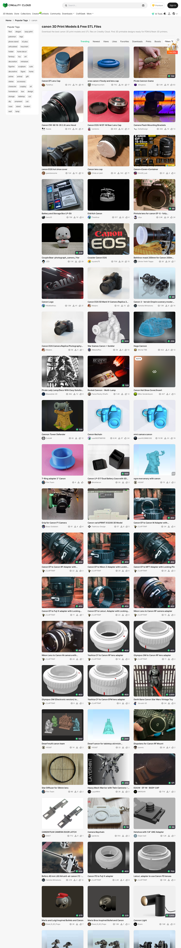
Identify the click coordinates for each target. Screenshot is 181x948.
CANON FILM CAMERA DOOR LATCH (59, 832)
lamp (17, 111)
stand (18, 106)
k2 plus (25, 41)
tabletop (21, 96)
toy (19, 56)
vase (10, 106)
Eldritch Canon (95, 213)
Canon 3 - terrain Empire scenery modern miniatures (154, 302)
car (29, 96)
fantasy (11, 56)
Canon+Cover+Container (146, 169)
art (25, 56)
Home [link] (8, 20)
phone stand (13, 41)
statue (11, 81)
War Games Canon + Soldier (101, 346)
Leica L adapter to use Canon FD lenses (152, 876)
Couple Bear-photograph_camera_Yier (60, 257)
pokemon (12, 36)
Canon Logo (48, 302)
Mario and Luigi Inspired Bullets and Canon (62, 920)
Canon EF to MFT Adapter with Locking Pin (154, 567)
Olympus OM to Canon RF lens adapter (152, 655)
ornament (18, 101)
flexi (10, 31)
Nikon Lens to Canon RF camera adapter (153, 611)
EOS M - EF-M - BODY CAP (146, 788)
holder (11, 51)
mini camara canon (143, 434)
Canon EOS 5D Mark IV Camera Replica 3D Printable (108, 302)
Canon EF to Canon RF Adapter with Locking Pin (59, 567)
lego (21, 36)
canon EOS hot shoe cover (54, 169)
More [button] (89, 13)
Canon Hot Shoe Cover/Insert (148, 390)
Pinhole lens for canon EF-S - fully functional (150, 213)
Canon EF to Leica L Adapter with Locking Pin (108, 611)
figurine (11, 66)
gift (27, 76)
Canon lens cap (95, 169)
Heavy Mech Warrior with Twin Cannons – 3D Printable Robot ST (108, 788)
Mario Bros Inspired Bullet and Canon (106, 920)
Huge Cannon (140, 346)
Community (55, 13)
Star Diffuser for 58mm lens (55, 788)
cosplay (23, 86)
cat (27, 101)
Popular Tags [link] (21, 20)
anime (11, 76)
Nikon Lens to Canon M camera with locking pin (59, 655)
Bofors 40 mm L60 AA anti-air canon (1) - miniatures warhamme (62, 876)
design (30, 91)
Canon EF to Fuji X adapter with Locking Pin (61, 611)
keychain (24, 46)
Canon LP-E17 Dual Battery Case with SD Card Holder (107, 478)
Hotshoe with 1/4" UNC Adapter (149, 832)
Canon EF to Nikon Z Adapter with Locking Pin (108, 567)
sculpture (22, 66)
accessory (21, 81)
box (22, 91)
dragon (18, 31)
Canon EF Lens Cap (51, 81)
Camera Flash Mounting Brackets (150, 125)
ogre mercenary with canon (147, 478)
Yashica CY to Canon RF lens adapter (105, 655)
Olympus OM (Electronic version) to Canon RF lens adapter (59, 699)
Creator (35, 13)
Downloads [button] (67, 13)
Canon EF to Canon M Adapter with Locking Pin (150, 522)
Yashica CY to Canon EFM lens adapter (106, 699)
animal (19, 76)
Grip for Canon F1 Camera (54, 522)
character (12, 86)
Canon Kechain (95, 434)
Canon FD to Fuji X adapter (100, 876)
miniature (24, 61)
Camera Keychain (96, 832)
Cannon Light (140, 920)
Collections (26, 13)
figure (23, 71)
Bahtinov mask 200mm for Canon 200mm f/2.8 (154, 257)
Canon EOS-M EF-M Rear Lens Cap (104, 125)
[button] (175, 13)
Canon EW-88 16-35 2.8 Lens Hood (59, 125)
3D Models (8, 13)
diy (10, 101)
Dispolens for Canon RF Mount (148, 743)
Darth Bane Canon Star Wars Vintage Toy (153, 699)
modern (27, 106)
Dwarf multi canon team (53, 743)
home (31, 71)
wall (10, 111)
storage (11, 96)
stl (31, 86)
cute (31, 66)
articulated (13, 46)
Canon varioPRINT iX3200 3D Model (105, 522)
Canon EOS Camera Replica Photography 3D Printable (61, 346)
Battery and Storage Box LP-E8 (56, 213)
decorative (13, 71)
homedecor (13, 91)
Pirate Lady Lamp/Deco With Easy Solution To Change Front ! (62, 390)
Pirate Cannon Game (144, 81)
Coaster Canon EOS (97, 257)
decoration (13, 61)
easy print (29, 31)
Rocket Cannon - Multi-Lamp (102, 390)
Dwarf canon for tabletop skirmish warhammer (104, 743)
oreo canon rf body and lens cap (103, 81)
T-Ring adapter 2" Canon (54, 478)
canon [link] (34, 20)
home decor (22, 51)
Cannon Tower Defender (53, 434)
